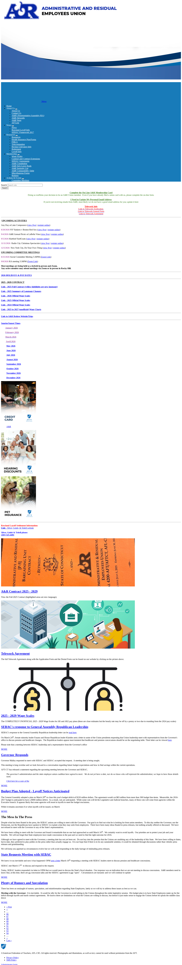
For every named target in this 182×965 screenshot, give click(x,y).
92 (7, 928)
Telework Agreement (15, 653)
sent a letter (55, 861)
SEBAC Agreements (20, 161)
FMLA (15, 142)
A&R (8, 426)
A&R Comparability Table (23, 171)
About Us (16, 111)
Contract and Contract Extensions (26, 159)
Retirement (16, 149)
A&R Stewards (18, 118)
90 (7, 924)
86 (7, 914)
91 (7, 926)
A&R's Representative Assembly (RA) (28, 115)
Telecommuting (18, 144)
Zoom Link (46, 257)
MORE (4, 749)
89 (7, 921)
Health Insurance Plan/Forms (24, 139)
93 (7, 931)
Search (4, 185)
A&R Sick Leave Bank (21, 166)
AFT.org (15, 123)
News (14, 127)
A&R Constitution (19, 163)
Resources (16, 137)
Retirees (15, 175)
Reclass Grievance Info (21, 147)
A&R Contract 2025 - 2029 (19, 591)
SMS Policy (11, 960)
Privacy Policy (12, 957)
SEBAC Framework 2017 (23, 132)
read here (72, 732)
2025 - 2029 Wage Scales (17, 715)
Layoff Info (16, 151)
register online (44, 225)
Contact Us (16, 113)
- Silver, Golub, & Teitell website (17, 528)
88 (7, 919)
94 (7, 933)
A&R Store (16, 120)
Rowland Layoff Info (21, 130)
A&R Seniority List (20, 168)
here (170, 740)
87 (7, 916)
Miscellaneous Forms (21, 173)
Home (9, 106)
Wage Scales (17, 156)
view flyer (32, 225)
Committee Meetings (20, 180)
